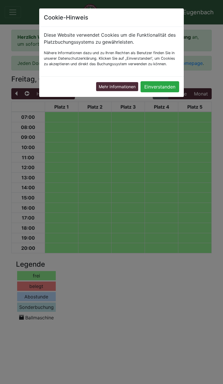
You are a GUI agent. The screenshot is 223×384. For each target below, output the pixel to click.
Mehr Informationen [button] (117, 86)
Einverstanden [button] (159, 87)
